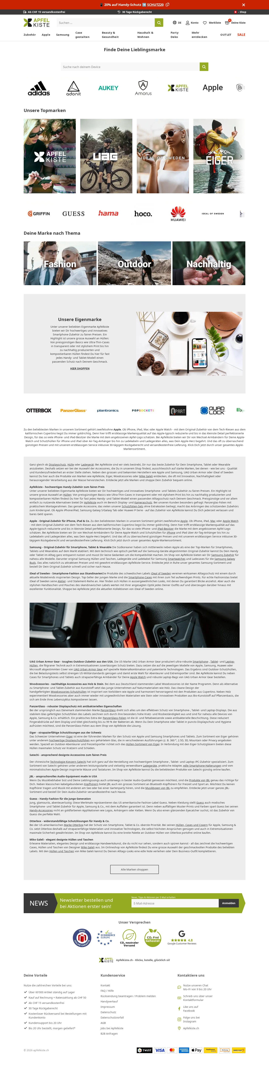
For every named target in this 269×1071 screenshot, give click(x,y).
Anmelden (228, 903)
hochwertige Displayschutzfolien (69, 740)
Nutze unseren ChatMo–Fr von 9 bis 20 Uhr (197, 987)
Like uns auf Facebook (190, 1008)
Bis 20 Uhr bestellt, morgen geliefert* (52, 1028)
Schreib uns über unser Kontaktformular (198, 998)
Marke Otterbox (73, 825)
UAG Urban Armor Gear (88, 669)
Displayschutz (57, 464)
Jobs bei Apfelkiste (112, 1028)
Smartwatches (176, 559)
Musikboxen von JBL (157, 788)
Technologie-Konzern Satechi (68, 761)
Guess (200, 802)
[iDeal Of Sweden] (163, 156)
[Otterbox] (39, 410)
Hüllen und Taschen (61, 851)
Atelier (62, 581)
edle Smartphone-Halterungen (202, 765)
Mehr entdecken (199, 35)
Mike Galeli (146, 476)
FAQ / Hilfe (107, 990)
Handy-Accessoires (41, 810)
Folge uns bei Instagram (191, 1019)
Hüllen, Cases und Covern (192, 825)
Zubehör (30, 34)
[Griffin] (39, 213)
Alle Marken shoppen (134, 869)
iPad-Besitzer (166, 528)
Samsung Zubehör (222, 555)
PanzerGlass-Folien (114, 718)
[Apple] (213, 88)
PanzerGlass (108, 710)
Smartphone (200, 661)
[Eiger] (219, 156)
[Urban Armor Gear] (106, 156)
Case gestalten (82, 35)
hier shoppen (79, 368)
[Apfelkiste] (39, 88)
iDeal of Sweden (161, 573)
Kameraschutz (143, 502)
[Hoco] (143, 213)
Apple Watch (230, 521)
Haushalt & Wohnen (145, 35)
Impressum (108, 1007)
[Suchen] (159, 22)
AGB (103, 1023)
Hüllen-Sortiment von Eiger (142, 744)
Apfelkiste (90, 502)
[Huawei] (178, 213)
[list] (135, 88)
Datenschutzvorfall (112, 1017)
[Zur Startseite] (36, 22)
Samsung (63, 34)
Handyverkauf (109, 1001)
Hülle (70, 464)
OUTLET (225, 34)
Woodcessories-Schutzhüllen (69, 691)
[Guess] (73, 213)
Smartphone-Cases (140, 577)
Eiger (69, 736)
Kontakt (105, 985)
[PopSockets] (143, 410)
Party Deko (175, 35)
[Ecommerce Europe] (106, 938)
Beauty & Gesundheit (110, 35)
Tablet (214, 661)
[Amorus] (143, 88)
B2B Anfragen (109, 1033)
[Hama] (108, 213)
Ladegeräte (150, 765)
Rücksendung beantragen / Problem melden (128, 996)
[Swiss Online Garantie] (82, 938)
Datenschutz (108, 1012)
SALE (241, 34)
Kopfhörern (91, 784)
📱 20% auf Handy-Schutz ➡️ (131, 4)
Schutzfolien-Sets (132, 506)
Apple (46, 34)
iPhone (171, 532)
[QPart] (178, 410)
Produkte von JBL (199, 780)
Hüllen (67, 494)
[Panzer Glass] (73, 410)
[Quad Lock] (213, 410)
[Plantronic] (108, 410)
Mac (213, 521)
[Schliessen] (244, 5)
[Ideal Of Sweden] (213, 213)
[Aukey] (108, 88)
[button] (241, 88)
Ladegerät (87, 464)
